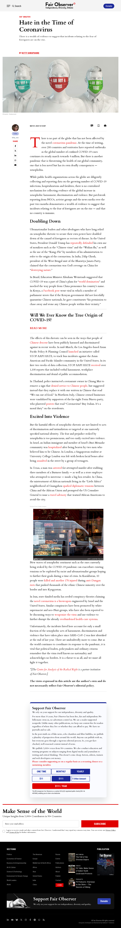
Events (58, 859)
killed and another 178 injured (60, 580)
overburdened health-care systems (78, 619)
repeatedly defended (81, 243)
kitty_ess (15, 138)
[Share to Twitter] (15, 151)
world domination (89, 281)
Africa (35, 867)
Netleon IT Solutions (108, 923)
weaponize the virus (66, 614)
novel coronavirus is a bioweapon (53, 601)
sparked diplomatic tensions (78, 486)
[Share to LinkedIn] (15, 156)
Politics (9, 854)
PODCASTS (79, 879)
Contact (58, 880)
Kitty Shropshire (30, 53)
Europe (35, 859)
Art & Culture (11, 867)
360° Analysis (24, 17)
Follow (15, 134)
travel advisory (58, 495)
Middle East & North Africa (42, 863)
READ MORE (38, 328)
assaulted (42, 461)
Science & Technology (14, 872)
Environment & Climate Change (17, 876)
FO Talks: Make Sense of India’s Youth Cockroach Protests (85, 871)
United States (37, 876)
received (95, 365)
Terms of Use (14, 832)
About (58, 872)
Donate (104, 901)
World (9, 885)
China (35, 885)
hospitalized (55, 447)
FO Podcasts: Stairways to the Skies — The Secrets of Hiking (85, 884)
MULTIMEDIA (80, 854)
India (34, 880)
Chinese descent (39, 342)
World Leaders (11, 880)
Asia (34, 872)
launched (73, 351)
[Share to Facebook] (15, 146)
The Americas (37, 854)
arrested (57, 468)
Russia (58, 854)
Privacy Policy (111, 830)
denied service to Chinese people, (69, 386)
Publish (58, 876)
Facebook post (51, 290)
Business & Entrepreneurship (16, 863)
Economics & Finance (14, 859)
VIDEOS (78, 866)
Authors (58, 867)
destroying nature (41, 270)
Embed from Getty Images (38, 506)
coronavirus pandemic (64, 143)
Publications (60, 863)
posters (50, 404)
